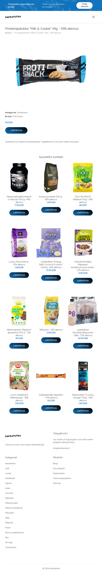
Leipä (7, 488)
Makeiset (9, 498)
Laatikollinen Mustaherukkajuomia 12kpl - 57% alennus (83, 332)
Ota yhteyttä (59, 468)
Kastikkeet (10, 478)
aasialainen (10, 463)
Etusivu (8, 32)
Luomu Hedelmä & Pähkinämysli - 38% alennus (19, 397)
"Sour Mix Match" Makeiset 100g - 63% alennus (83, 199)
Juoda (8, 473)
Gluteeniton (22, 112)
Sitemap (57, 483)
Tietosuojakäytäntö (62, 478)
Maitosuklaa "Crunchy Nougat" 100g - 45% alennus (83, 397)
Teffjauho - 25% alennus (51, 329)
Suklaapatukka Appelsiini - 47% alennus (51, 396)
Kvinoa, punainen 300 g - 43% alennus (51, 198)
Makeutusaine (11, 503)
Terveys (9, 542)
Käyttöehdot (59, 473)
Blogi (55, 463)
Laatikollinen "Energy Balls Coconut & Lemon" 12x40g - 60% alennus (51, 264)
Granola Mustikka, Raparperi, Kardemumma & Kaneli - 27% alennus (83, 265)
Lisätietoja (16, 130)
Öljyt (7, 517)
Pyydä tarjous (84, 5)
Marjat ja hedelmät (14, 508)
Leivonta (9, 493)
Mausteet (9, 513)
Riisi (7, 537)
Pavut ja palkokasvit (14, 532)
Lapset (8, 483)
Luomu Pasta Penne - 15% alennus (19, 263)
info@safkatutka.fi (61, 448)
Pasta (7, 527)
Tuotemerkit (10, 547)
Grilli (7, 468)
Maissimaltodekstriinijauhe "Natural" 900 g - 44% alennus (19, 199)
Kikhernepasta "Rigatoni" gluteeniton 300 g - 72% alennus (19, 332)
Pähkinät (9, 522)
